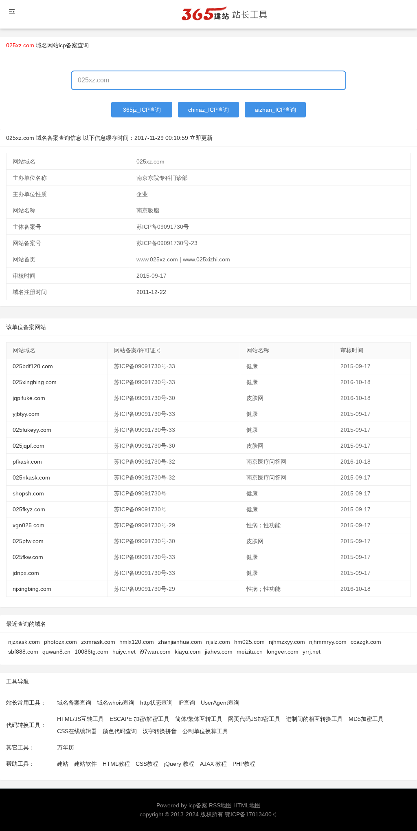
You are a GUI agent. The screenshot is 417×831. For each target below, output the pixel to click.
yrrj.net (311, 651)
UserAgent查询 (220, 702)
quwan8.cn (56, 651)
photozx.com (60, 642)
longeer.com (282, 651)
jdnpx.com (26, 573)
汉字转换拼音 (160, 731)
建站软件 (85, 763)
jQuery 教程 (179, 763)
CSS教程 (147, 763)
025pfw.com (28, 541)
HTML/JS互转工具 (80, 719)
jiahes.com (219, 651)
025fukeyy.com (32, 430)
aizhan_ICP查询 (275, 109)
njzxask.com (24, 642)
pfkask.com (27, 461)
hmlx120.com (136, 642)
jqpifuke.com (29, 398)
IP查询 (186, 702)
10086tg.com (91, 651)
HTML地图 (247, 805)
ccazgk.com (366, 642)
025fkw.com (28, 557)
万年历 (65, 747)
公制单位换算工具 (205, 731)
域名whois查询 (115, 702)
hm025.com (249, 642)
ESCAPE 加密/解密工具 (139, 719)
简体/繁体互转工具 (198, 719)
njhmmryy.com (328, 642)
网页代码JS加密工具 (254, 719)
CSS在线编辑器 (77, 731)
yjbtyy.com (26, 414)
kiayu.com (188, 651)
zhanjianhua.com (180, 642)
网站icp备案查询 (68, 45)
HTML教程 (116, 763)
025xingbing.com (35, 382)
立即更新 (201, 138)
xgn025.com (28, 525)
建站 (62, 763)
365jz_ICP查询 (142, 109)
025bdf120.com (33, 366)
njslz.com (218, 642)
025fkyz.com (29, 509)
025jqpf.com (28, 445)
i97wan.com (155, 651)
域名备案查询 (74, 702)
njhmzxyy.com (287, 642)
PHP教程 (244, 763)
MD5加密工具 (366, 719)
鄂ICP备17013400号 (251, 814)
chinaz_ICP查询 (208, 109)
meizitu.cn (250, 651)
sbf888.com (23, 651)
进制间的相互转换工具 (314, 719)
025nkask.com (31, 477)
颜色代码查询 (120, 731)
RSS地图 (220, 805)
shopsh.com (28, 493)
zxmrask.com (98, 642)
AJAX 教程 (213, 763)
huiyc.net (124, 651)
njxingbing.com (32, 589)
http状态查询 (156, 702)
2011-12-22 (151, 292)
